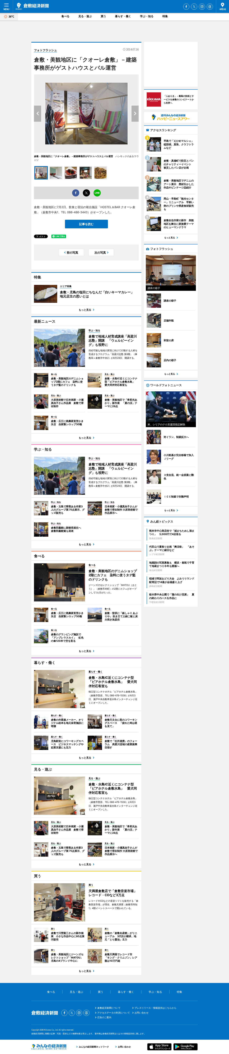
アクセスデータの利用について (113, 1012)
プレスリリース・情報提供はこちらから (155, 1007)
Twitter (194, 7)
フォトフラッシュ (45, 50)
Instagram (202, 7)
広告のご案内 (104, 1017)
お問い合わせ (141, 1012)
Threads (210, 7)
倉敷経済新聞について (109, 1007)
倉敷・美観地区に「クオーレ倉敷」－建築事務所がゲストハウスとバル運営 (73, 156)
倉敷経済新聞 (32, 6)
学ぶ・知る (147, 16)
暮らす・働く (123, 16)
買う (103, 16)
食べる (65, 16)
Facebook (186, 7)
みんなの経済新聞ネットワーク (48, 1047)
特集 (165, 16)
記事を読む (86, 224)
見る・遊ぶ (85, 16)
